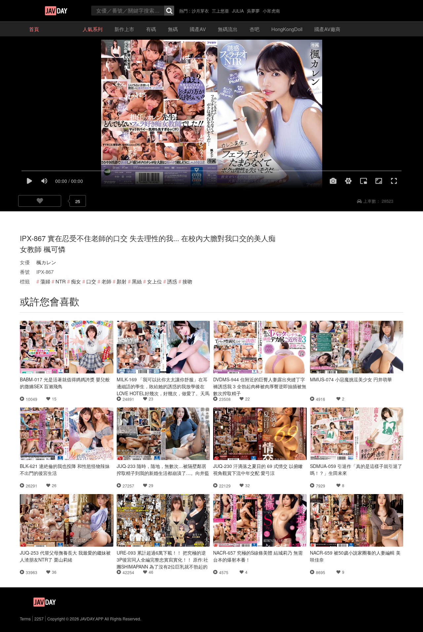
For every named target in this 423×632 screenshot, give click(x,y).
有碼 (151, 28)
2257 (39, 618)
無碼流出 (228, 28)
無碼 (173, 28)
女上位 (154, 281)
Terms (25, 618)
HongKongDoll (286, 28)
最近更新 (61, 28)
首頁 (34, 28)
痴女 (76, 281)
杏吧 (254, 28)
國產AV (198, 28)
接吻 (187, 281)
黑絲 (137, 281)
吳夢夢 (253, 11)
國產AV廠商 (327, 28)
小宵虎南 (271, 11)
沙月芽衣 (200, 11)
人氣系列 (92, 28)
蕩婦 (45, 281)
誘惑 (172, 281)
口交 (91, 281)
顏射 (122, 281)
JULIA (238, 11)
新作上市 (124, 28)
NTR (61, 281)
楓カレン (46, 262)
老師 (106, 281)
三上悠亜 (220, 11)
